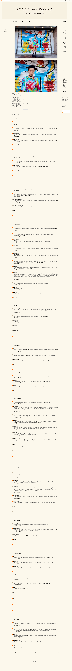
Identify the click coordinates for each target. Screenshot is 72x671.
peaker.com (14, 556)
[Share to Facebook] (26, 109)
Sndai (63, 72)
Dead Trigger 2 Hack (26, 349)
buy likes (44, 402)
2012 (63, 46)
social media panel (15, 640)
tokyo (15, 24)
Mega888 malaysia (15, 438)
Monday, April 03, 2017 (17, 118)
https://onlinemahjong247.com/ (24, 588)
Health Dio (14, 480)
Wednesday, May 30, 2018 (17, 196)
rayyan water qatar (47, 211)
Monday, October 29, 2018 (17, 322)
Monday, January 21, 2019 (17, 411)
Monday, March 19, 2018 (17, 124)
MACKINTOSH (65, 63)
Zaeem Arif (14, 587)
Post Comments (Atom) (19, 654)
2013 (63, 30)
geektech (14, 348)
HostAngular (15, 598)
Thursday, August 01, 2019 (17, 520)
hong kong (64, 80)
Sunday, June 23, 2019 (16, 483)
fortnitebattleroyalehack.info (17, 240)
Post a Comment (16, 650)
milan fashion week (65, 82)
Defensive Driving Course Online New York (19, 332)
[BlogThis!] (24, 109)
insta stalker (42, 540)
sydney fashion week (65, 89)
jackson (14, 622)
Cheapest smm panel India (19, 641)
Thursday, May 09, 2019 (17, 469)
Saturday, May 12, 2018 (17, 167)
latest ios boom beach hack (17, 326)
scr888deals (15, 506)
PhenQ (37, 171)
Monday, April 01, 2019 (17, 441)
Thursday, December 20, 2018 (17, 361)
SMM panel (56, 578)
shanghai (64, 87)
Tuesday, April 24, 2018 (17, 141)
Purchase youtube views (47, 583)
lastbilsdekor (45, 427)
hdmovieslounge (32, 624)
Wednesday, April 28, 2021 (17, 589)
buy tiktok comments (50, 567)
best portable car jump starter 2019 (45, 316)
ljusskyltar (21, 408)
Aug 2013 (64, 36)
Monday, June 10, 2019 (17, 477)
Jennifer (14, 472)
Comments (64, 112)
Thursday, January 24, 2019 (17, 417)
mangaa (14, 628)
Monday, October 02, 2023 (17, 619)
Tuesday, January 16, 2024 (17, 637)
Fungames (14, 193)
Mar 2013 (64, 42)
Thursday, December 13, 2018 (17, 356)
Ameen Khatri (15, 127)
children (64, 77)
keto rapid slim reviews (31, 502)
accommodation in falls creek (51, 161)
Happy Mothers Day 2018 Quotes (40, 145)
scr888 (48, 445)
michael (14, 634)
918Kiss (14, 414)
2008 (63, 51)
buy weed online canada (16, 199)
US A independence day (38, 156)
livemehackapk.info (16, 246)
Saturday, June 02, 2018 (17, 202)
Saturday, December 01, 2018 (17, 345)
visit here (44, 365)
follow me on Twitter (65, 23)
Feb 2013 (64, 43)
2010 (63, 48)
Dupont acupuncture (43, 206)
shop (63, 88)
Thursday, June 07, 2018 (17, 207)
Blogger (37, 661)
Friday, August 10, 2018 (17, 289)
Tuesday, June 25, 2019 (17, 492)
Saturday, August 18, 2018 (17, 312)
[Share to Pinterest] (27, 109)
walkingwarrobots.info (16, 254)
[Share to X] (25, 109)
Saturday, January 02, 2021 (17, 579)
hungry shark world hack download (40, 421)
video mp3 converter (50, 557)
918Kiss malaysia (15, 354)
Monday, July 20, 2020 (17, 563)
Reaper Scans (29, 635)
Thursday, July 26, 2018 (17, 284)
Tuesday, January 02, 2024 (17, 631)
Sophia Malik (15, 239)
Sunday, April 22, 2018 (17, 136)
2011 (63, 47)
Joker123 (25, 524)
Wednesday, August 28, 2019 (17, 553)
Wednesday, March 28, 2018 (17, 130)
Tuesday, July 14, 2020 (17, 558)
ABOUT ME (5, 24)
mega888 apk (24, 439)
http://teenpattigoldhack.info (17, 321)
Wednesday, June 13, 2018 (17, 224)
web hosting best (23, 600)
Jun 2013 (64, 38)
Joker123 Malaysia (16, 523)
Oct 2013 (64, 33)
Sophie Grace (15, 539)
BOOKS (5, 29)
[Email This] (23, 109)
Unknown (14, 266)
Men (63, 64)
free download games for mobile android (36, 422)
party (63, 85)
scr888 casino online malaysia (17, 450)
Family (14, 364)
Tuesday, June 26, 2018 (17, 236)
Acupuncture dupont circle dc (17, 205)
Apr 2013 (64, 41)
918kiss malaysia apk (28, 507)
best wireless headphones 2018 (26, 123)
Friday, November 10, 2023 (17, 625)
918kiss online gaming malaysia (27, 355)
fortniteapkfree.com (16, 288)
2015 (63, 27)
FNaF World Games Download (27, 195)
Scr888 (14, 444)
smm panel (20, 594)
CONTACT (5, 31)
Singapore (64, 71)
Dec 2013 (64, 31)
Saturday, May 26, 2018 (17, 185)
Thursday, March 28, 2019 (17, 435)
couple (63, 78)
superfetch (14, 215)
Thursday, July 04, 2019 (17, 503)
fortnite (14, 287)
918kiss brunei (15, 432)
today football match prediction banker (21, 235)
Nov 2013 (64, 32)
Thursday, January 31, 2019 (17, 423)
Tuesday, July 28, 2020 (17, 574)
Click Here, (26, 421)
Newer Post (14, 652)
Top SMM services (15, 604)
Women (17, 24)
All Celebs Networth (29, 268)
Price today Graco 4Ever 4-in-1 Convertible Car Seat (41, 166)
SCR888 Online (15, 495)
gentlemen (64, 79)
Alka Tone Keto (16, 481)
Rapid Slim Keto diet (35, 496)
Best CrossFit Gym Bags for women (18, 308)
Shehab (14, 571)
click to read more (44, 189)
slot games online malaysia (51, 360)
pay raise (14, 406)
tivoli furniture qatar (16, 210)
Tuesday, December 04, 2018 (17, 351)
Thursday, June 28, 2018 (17, 242)
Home (36, 652)
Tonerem (21, 646)
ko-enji (63, 81)
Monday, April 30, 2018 (17, 157)
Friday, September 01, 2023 (17, 614)
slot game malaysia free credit (27, 416)
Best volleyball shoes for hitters (17, 282)
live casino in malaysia (16, 359)
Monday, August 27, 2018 (17, 317)
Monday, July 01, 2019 (17, 498)
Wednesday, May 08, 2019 (17, 460)
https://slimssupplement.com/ (17, 491)
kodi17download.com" (30, 293)
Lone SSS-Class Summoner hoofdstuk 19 (28, 629)
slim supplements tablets (24, 487)
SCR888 (14, 511)
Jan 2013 (64, 44)
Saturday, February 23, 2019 (17, 429)
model (63, 84)
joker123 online (15, 534)
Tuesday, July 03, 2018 (17, 263)
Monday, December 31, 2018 (17, 372)
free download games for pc (40, 350)
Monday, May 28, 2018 (17, 190)
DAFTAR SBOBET (50, 562)
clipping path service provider (39, 262)
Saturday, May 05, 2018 (17, 162)
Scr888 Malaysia (15, 528)
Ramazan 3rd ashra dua (54, 140)
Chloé (63, 55)
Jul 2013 (64, 37)
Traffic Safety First (16, 330)
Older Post (58, 652)
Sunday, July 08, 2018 (16, 269)
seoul (63, 86)
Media (4, 27)
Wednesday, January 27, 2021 (17, 584)
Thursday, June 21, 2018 (17, 230)
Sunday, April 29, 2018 (17, 152)
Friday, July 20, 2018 (16, 279)
